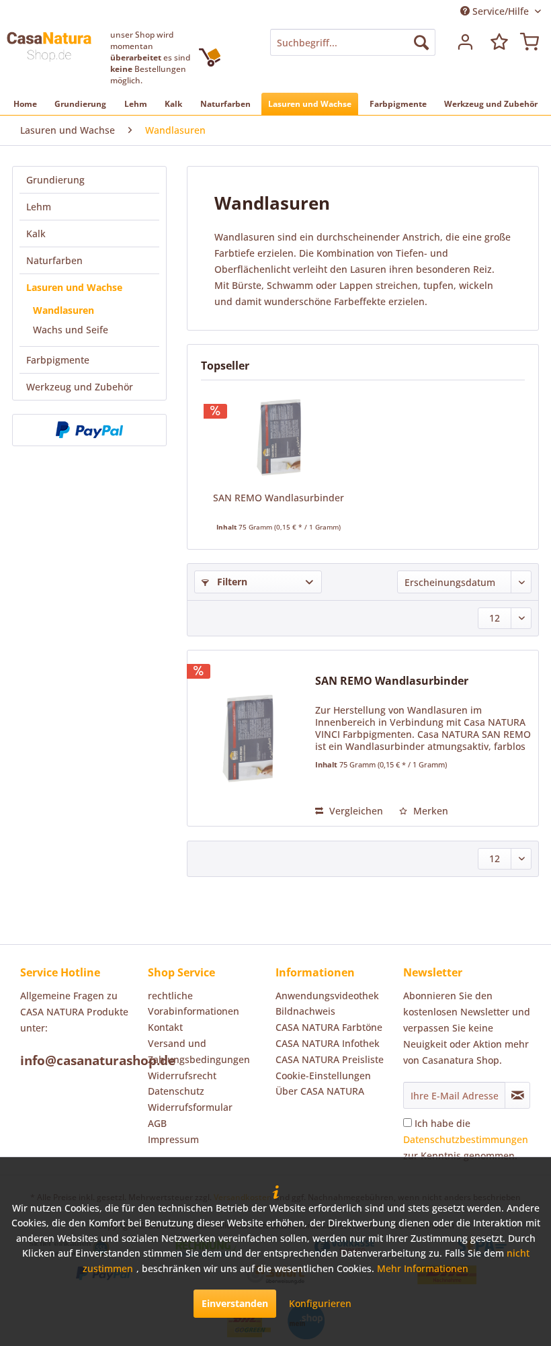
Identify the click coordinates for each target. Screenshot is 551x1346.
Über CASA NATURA (320, 1091)
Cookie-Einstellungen (323, 1075)
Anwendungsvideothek (327, 995)
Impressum (173, 1139)
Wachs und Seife (70, 329)
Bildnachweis (305, 1011)
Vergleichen (355, 810)
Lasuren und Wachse (74, 287)
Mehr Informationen (422, 1268)
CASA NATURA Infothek (328, 1043)
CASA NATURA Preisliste (330, 1059)
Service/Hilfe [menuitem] (501, 11)
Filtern (230, 581)
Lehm (38, 206)
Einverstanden (235, 1303)
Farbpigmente (57, 359)
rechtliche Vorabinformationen (193, 1003)
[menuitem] (352, 42)
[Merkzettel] (496, 42)
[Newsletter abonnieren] (517, 1095)
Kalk (36, 233)
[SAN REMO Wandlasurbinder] (278, 437)
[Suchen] (421, 42)
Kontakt (165, 1027)
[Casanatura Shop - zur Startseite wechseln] (49, 56)
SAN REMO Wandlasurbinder (278, 497)
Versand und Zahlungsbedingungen (199, 1051)
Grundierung (55, 179)
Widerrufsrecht (182, 1075)
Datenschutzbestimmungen (465, 1139)
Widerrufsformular (190, 1107)
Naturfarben (54, 260)
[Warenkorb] (529, 42)
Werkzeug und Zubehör (79, 386)
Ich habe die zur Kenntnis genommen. (465, 1139)
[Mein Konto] (463, 42)
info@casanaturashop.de (97, 1060)
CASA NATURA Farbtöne (329, 1027)
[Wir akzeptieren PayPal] (89, 430)
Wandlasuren (63, 310)
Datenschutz (176, 1091)
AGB (157, 1123)
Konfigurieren (320, 1303)
